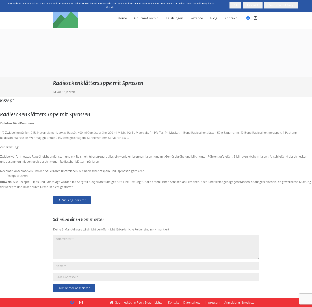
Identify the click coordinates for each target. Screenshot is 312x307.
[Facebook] (248, 18)
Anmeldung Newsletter (240, 302)
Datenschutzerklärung (281, 5)
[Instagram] (255, 18)
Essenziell (252, 5)
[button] (186, 18)
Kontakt (173, 302)
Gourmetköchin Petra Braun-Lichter (139, 302)
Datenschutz (191, 302)
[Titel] (65, 15)
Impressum (212, 302)
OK (235, 5)
